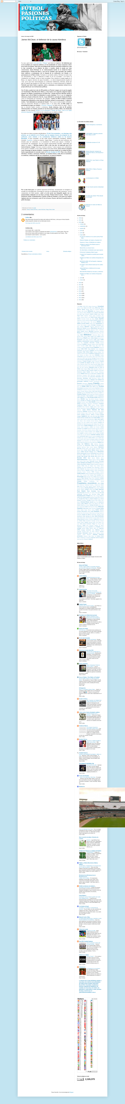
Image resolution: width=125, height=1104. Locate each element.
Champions (101, 348)
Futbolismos (82, 967)
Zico (83, 539)
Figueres (86, 391)
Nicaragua (101, 461)
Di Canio (100, 367)
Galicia (82, 397)
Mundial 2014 (81, 458)
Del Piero (82, 367)
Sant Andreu (86, 505)
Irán (94, 416)
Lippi (87, 436)
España (96, 383)
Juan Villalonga (100, 423)
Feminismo (79, 389)
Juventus (79, 428)
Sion (82, 513)
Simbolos (96, 511)
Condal (84, 356)
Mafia (102, 442)
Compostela (79, 356)
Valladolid (79, 531)
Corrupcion (94, 359)
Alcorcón (102, 309)
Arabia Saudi (101, 317)
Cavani (100, 347)
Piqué (82, 478)
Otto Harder (87, 468)
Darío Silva (79, 365)
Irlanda (28, 209)
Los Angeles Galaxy (93, 439)
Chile (84, 352)
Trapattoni (90, 526)
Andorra (92, 314)
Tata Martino (98, 522)
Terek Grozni (83, 523)
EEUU (83, 373)
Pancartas (79, 471)
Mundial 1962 (94, 454)
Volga (89, 536)
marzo (81, 280)
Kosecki (78, 431)
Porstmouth (97, 479)
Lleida (89, 437)
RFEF (99, 497)
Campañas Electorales (89, 342)
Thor (96, 523)
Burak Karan (101, 338)
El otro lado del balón (84, 638)
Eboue (92, 372)
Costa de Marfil (100, 359)
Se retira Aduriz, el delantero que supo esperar (91, 250)
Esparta (102, 383)
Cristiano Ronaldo (87, 361)
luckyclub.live (53, 231)
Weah (102, 536)
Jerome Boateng (94, 420)
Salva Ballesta (84, 503)
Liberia (102, 434)
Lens (93, 433)
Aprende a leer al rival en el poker (86, 605)
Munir (89, 458)
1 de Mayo (79, 306)
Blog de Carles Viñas (84, 917)
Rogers (99, 498)
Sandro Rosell (80, 505)
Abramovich (94, 306)
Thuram (99, 523)
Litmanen (90, 436)
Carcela (96, 344)
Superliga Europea (95, 520)
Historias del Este (98, 409)
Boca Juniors (91, 336)
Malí (82, 444)
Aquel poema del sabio (92, 765)
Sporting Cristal (100, 514)
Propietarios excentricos (87, 483)
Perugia (88, 476)
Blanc (82, 336)
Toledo (83, 525)
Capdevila (89, 344)
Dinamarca (96, 368)
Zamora (97, 537)
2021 (80, 220)
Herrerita (97, 408)
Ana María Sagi (80, 314)
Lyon (81, 442)
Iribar (98, 416)
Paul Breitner (97, 473)
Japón (95, 419)
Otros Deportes (80, 468)
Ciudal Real (96, 353)
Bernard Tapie (98, 332)
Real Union (101, 491)
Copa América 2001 (90, 356)
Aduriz (85, 307)
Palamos (102, 468)
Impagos (79, 416)
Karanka (102, 428)
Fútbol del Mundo (81, 395)
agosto (82, 228)
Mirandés (87, 451)
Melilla (102, 448)
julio (81, 230)
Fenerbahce (84, 389)
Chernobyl (96, 350)
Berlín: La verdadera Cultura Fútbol (87, 689)
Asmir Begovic (84, 321)
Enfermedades (87, 379)
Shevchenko (84, 511)
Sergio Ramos (87, 509)
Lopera (96, 437)
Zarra (78, 539)
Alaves (102, 307)
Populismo (92, 479)
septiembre (83, 226)
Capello (93, 344)
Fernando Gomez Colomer (93, 389)
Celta (82, 349)
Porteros (102, 479)
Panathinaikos (101, 470)
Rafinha (102, 487)
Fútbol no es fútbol (84, 955)
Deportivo (91, 367)
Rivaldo (81, 498)
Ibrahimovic (87, 414)
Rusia (87, 502)
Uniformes (101, 528)
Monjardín (89, 453)
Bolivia (98, 336)
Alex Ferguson (97, 311)
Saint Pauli (96, 502)
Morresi (98, 453)
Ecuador (96, 372)
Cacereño (91, 339)
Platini (90, 478)
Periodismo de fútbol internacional (88, 615)
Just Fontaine (97, 426)
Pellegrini (92, 475)
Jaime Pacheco (83, 419)
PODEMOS (97, 478)
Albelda (87, 309)
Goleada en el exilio (91, 930)
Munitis (93, 458)
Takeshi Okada (80, 522)
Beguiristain (96, 331)
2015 (80, 289)
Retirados (92, 497)
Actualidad (101, 306)
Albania (83, 309)
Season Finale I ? (91, 956)
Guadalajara (95, 403)
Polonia (79, 479)
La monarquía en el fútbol (92, 178)
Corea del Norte (80, 359)
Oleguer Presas (90, 464)
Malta (92, 444)
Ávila (82, 325)
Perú (85, 476)
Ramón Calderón (81, 489)
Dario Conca (101, 364)
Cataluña (96, 347)
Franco (84, 394)
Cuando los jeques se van (87, 362)
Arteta (102, 320)
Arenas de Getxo (90, 318)
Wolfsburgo (83, 537)
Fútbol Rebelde (83, 589)
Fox (103, 392)
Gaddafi (96, 395)
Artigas (78, 321)
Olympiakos (96, 464)
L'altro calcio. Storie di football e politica (89, 712)
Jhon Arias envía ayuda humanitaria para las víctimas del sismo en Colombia (94, 592)
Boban (85, 336)
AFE (90, 307)
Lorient (87, 439)
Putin (87, 486)
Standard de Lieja (92, 517)
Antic (103, 315)
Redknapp (85, 494)
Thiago (93, 523)
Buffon (92, 338)
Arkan (91, 320)
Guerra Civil (87, 405)
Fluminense (96, 392)
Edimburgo (101, 372)
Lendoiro (90, 433)
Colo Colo (91, 355)
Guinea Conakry (95, 405)
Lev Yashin (97, 433)
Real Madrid (81, 491)
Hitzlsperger (79, 411)
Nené (84, 461)
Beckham (91, 331)
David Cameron (88, 365)
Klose (97, 430)
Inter (89, 416)
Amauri (92, 312)
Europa (96, 386)
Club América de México (83, 355)
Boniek (102, 336)
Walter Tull (93, 536)
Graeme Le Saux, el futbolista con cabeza (90, 242)
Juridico (91, 426)
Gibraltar (83, 399)
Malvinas (96, 444)
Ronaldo (89, 500)
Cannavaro (79, 344)
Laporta (97, 431)
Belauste (102, 331)
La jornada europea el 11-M (93, 142)
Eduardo (79, 373)
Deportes (86, 367)
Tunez (94, 526)
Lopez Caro (101, 437)
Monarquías (83, 453)
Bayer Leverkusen (100, 329)
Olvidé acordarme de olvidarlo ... (87, 886)
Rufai (96, 500)
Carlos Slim (95, 345)
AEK (88, 307)
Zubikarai (90, 539)
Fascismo (97, 388)
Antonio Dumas (80, 317)
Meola (82, 450)
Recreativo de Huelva (90, 492)
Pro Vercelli (100, 481)
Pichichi (102, 476)
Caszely (91, 347)
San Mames (95, 503)
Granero (102, 402)
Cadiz (95, 339)
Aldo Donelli (84, 311)
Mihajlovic (102, 450)
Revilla (96, 497)
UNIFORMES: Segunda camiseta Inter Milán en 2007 (94, 134)
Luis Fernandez (85, 440)
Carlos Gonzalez (81, 345)
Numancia (101, 462)
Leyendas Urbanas (95, 434)
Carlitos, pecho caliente (84, 878)
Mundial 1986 (80, 456)
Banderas (88, 328)
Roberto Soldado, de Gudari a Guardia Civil (91, 240)
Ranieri (91, 489)
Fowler (100, 392)
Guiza (83, 406)
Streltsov (87, 519)
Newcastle (92, 461)
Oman (82, 465)
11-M (84, 306)
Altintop (85, 312)
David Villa (94, 365)
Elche (86, 373)
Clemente (102, 353)
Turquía (98, 526)
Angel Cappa (101, 314)
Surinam (102, 520)
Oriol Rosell (83, 467)
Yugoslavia (88, 537)
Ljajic (82, 437)
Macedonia (95, 442)
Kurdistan (90, 431)
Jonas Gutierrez (93, 422)
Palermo (83, 470)
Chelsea (92, 350)
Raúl (94, 489)
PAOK (93, 471)
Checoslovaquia (85, 350)
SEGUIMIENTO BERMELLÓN (86, 763)
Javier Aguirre (100, 419)
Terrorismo (88, 523)
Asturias (94, 321)
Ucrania (79, 528)
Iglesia (92, 414)
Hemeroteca (83, 408)
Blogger (71, 1092)
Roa (89, 498)
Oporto (102, 465)
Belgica (79, 332)
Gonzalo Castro (84, 402)
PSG (99, 483)
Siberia (89, 511)
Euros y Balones (83, 663)
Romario (79, 500)
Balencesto (97, 326)
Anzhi (92, 317)
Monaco (79, 453)
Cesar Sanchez (91, 348)
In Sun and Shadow (84, 775)
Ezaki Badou (86, 388)
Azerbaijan (93, 325)
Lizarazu (79, 437)
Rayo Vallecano (100, 489)
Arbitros (79, 318)
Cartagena (79, 347)
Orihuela (79, 467)
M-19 (84, 442)
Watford (98, 536)
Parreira (102, 471)
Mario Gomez (90, 447)
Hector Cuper (97, 406)
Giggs (87, 399)
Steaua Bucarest (81, 519)
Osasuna (89, 467)
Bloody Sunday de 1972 (53, 152)
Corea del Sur (88, 359)
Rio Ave (102, 497)
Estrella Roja (88, 385)
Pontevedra (83, 479)
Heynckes (102, 408)
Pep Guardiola (97, 475)
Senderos (94, 508)
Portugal (79, 481)
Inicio (47, 251)
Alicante (81, 312)
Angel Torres (80, 315)
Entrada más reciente (27, 251)
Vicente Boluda (96, 533)
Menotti (78, 450)
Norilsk (93, 462)
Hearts (91, 406)
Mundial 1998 (87, 456)
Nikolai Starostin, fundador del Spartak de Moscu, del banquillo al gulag (94, 153)
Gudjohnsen (80, 405)
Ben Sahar (83, 332)
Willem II (79, 537)
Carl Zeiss (101, 344)
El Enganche (82, 688)
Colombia (97, 355)
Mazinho (94, 448)
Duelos (88, 372)
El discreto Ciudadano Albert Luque (89, 252)
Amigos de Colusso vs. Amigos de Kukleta (90, 850)
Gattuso (85, 397)
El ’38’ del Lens (82, 630)
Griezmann (89, 403)
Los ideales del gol (84, 906)
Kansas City (94, 428)
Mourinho (88, 454)
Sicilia (92, 511)
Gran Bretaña (92, 402)
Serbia (102, 508)
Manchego (101, 444)
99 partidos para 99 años (84, 887)
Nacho (102, 458)
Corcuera (98, 358)
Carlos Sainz (88, 345)
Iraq (96, 416)
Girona (78, 400)
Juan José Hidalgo (93, 423)
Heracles (88, 408)
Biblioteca (87, 335)
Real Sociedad (91, 491)
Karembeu (79, 430)
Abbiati (90, 306)
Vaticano (97, 531)
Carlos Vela (101, 345)
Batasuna (93, 329)
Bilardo (99, 334)
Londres (93, 437)
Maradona (101, 445)
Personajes (80, 476)
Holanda (85, 411)
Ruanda (93, 500)
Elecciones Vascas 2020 (98, 378)
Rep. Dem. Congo (95, 495)
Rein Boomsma (92, 494)
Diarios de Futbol (83, 628)
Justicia (102, 426)
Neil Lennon (80, 461)
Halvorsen (87, 406)
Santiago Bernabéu (94, 505)
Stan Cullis (85, 517)
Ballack (102, 326)
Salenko (79, 503)
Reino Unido (52, 209)
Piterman (86, 478)
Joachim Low (80, 422)
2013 (80, 293)
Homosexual (90, 411)
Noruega (97, 462)
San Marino (101, 503)
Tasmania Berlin (91, 522)
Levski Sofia (79, 434)
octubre (82, 224)
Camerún (96, 341)
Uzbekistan (88, 529)
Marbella (79, 447)
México (93, 450)
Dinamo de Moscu (85, 370)
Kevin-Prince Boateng (87, 430)
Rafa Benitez (97, 487)
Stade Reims (80, 517)
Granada (98, 402)
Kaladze (86, 428)
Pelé (88, 475)
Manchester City (80, 445)
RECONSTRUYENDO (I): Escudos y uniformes (91, 271)
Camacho (92, 341)
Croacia (102, 361)
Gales (78, 397)
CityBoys (79, 353)
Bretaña (89, 338)
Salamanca (101, 502)
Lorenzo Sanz (83, 439)
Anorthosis (98, 315)
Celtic (85, 349)
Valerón (102, 529)
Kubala (86, 431)
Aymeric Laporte (87, 325)
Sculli (89, 506)
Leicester (86, 433)
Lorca (78, 439)
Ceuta (97, 348)
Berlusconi (92, 332)
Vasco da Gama (90, 531)
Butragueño (79, 339)
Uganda (91, 528)
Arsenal (99, 320)
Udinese (83, 528)
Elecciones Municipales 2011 (97, 376)
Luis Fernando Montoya (94, 440)
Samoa (90, 503)
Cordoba (102, 358)
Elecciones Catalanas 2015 (98, 373)
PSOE (102, 483)
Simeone (102, 511)
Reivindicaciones (81, 495)
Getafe (95, 397)
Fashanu (102, 388)
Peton (92, 476)
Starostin (102, 517)
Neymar (96, 461)
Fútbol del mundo (83, 929)
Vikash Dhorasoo (87, 534)
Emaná (78, 379)
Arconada (83, 318)
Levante (102, 433)
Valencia (97, 530)
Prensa (85, 481)
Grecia (78, 403)
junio (81, 232)
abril (81, 277)
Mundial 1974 (101, 454)
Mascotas (79, 448)
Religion (88, 495)
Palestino (92, 470)
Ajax (99, 307)
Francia (79, 394)
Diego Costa (90, 368)
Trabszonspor (85, 526)
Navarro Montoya (96, 459)
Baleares (92, 326)
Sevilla (97, 510)
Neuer (87, 461)
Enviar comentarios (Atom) (35, 254)
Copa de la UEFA (81, 358)
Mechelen (98, 448)
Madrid (99, 442)
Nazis (102, 459)
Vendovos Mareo (83, 726)
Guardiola (29, 140)
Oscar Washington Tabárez (98, 467)
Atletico (79, 323)
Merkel (89, 450)
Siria (84, 513)
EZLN (90, 388)
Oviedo (95, 468)
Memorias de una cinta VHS (86, 650)
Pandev (84, 471)
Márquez (95, 447)
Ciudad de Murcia (84, 353)
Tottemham (79, 526)
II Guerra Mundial (99, 414)
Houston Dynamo (81, 412)
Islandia (86, 417)
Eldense (89, 373)
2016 (80, 287)
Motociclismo (79, 454)
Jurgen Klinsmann (85, 426)
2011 (80, 297)
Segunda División (94, 506)
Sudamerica (96, 519)
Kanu (98, 428)
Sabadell (91, 502)
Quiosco (90, 486)
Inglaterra (84, 416)
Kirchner (94, 430)
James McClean (41, 209)
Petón (95, 476)
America (96, 312)
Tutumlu (102, 526)
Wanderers (82, 786)
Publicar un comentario (29, 240)
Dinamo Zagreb (93, 370)
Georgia (92, 397)
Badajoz (82, 326)
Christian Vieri (101, 352)
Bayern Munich (80, 331)
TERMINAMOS (90, 852)
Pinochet (79, 478)
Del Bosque (99, 365)
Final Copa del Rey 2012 (98, 391)
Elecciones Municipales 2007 (83, 376)
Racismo (91, 488)
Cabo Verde (85, 339)
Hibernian (79, 409)
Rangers (87, 489)
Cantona (84, 344)
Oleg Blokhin (83, 464)
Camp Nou (79, 342)
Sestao (93, 509)
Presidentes (91, 481)
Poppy (47, 209)
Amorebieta (101, 312)
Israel (95, 417)
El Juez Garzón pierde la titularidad (94, 187)
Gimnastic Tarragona (99, 399)
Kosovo (82, 431)
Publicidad (87, 484)
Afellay (93, 307)
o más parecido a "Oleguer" (40, 63)
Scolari (86, 506)
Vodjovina (85, 536)
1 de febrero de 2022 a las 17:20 (33, 237)
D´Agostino (82, 364)
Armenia (95, 320)
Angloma (86, 315)
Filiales (90, 391)
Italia (98, 417)
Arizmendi (88, 320)
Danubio (96, 364)
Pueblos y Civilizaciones (95, 484)
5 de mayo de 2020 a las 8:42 (32, 223)
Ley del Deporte (86, 434)
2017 (80, 284)
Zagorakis (93, 537)
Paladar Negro (83, 604)
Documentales (101, 370)
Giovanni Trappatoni (47, 105)
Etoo (99, 385)
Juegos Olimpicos (88, 425)
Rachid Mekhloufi (81, 487)
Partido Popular (81, 473)
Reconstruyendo (81, 492)
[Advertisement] (46, 245)
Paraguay (97, 471)
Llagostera (86, 437)
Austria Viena (92, 323)
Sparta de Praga (95, 513)
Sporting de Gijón (81, 516)
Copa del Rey (88, 358)
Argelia (96, 318)
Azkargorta (98, 325)
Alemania (90, 311)
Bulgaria (96, 338)
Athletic (99, 322)
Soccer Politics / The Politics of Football (89, 677)
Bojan (95, 336)
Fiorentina (83, 392)
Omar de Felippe (89, 465)
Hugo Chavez (88, 412)
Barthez (84, 329)
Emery (82, 379)
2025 (80, 218)
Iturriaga (102, 417)
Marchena (84, 447)
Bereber (88, 332)
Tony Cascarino (90, 525)
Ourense (92, 468)
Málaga (78, 444)
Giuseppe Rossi (95, 400)
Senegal (98, 508)
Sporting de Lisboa (90, 516)
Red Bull (97, 492)
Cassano (87, 347)
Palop (96, 470)
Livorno (102, 436)
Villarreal (95, 534)
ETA (92, 385)
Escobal (102, 381)
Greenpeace (84, 403)
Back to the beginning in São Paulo (88, 777)
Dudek (84, 372)
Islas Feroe (91, 417)
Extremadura (80, 388)
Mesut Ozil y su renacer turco (87, 248)
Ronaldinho (84, 500)
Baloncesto (79, 328)
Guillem (27, 217)
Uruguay (83, 529)
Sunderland (88, 520)
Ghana (99, 397)
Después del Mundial (91, 639)
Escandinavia (96, 381)
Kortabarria (101, 430)
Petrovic (98, 476)
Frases (88, 394)
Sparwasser (93, 514)
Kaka (83, 428)
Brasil (85, 338)
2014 (80, 291)
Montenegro (93, 453)
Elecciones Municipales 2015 (84, 378)
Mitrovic (95, 451)
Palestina (87, 470)
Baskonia (88, 329)
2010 (80, 299)
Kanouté (90, 428)
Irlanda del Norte (34, 209)
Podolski (102, 478)
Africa (96, 308)
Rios (78, 498)
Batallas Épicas (83, 739)
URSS (78, 530)
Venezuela (85, 533)
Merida (85, 450)
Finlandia (79, 392)
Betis (81, 335)
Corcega (93, 358)
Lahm (94, 431)
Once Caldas (97, 465)
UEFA (87, 528)
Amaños (89, 312)
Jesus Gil (101, 420)
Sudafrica (91, 519)
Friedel (96, 394)
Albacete (79, 309)
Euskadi (101, 386)
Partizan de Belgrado (89, 473)
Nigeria (78, 462)
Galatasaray (101, 395)
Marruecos (101, 447)
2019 (80, 282)
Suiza (84, 520)
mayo (81, 234)
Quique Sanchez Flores (98, 486)
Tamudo (86, 522)
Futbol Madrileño (90, 395)
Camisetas (101, 341)
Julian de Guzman (97, 425)
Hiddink (84, 409)
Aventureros (99, 323)
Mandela (96, 445)
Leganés (82, 433)
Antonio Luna (87, 317)
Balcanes (87, 326)
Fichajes (82, 391)
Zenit (81, 539)
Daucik (83, 365)
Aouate (95, 317)
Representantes (86, 497)
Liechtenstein (82, 436)
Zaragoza (101, 537)
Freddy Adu (92, 394)
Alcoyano (79, 311)
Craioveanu (79, 361)
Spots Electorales (99, 516)
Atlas (103, 321)
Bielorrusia (95, 334)
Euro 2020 (92, 386)
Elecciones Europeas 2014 (83, 375)
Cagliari (98, 339)
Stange (98, 517)
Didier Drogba (84, 368)
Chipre (91, 352)
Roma (102, 498)
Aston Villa (89, 321)
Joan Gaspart (87, 422)
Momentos (101, 451)
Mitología (91, 451)
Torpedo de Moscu (99, 525)
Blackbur (79, 336)
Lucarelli (100, 439)
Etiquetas (95, 385)
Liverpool (98, 436)
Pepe (102, 475)
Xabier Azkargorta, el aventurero (94, 124)
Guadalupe (101, 403)
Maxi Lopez (88, 448)
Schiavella (82, 506)
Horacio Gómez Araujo (99, 411)
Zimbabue (86, 539)
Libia (78, 436)
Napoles (90, 459)
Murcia (97, 458)
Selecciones (85, 508)
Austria (87, 323)
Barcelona (94, 328)
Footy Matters (82, 895)
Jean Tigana (80, 420)
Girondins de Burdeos (86, 400)
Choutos (95, 352)
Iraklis (91, 416)
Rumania (83, 502)
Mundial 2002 (94, 456)
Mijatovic (79, 451)
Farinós (93, 388)
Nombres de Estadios (86, 462)
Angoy (94, 315)
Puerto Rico (82, 486)
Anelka (95, 314)
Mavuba (84, 448)
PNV (93, 478)
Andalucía (87, 314)
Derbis (95, 367)
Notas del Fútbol (83, 565)
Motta (84, 454)
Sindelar (79, 513)
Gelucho (89, 840)
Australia (83, 323)
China (87, 352)
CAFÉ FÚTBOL (83, 576)
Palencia (79, 470)
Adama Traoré (80, 307)
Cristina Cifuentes (95, 361)
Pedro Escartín (83, 475)
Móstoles (102, 453)
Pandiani (89, 471)
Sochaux (87, 513)
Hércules (93, 408)
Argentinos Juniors (81, 320)
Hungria (101, 412)
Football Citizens (83, 753)
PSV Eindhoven (80, 484)
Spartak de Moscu (86, 514)
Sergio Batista (80, 509)
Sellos (90, 508)
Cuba (78, 364)
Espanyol (90, 383)
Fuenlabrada (101, 394)
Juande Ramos (80, 425)
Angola (90, 315)
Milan (82, 451)
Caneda (102, 342)
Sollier (90, 513)
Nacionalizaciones (82, 459)
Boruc (78, 338)
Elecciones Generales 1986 (97, 375)
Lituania (94, 436)
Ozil (99, 468)
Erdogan (91, 381)
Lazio (101, 431)
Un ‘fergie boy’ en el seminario (93, 968)
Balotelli (84, 328)
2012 (80, 295)
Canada (97, 342)
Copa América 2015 (99, 356)
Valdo (93, 529)
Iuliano (78, 419)
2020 (80, 222)
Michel (97, 450)
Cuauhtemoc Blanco (99, 362)
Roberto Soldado (93, 498)
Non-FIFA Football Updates (86, 941)
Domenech (79, 372)
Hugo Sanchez (95, 412)
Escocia (79, 383)
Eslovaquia (84, 383)
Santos (100, 505)
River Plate (85, 498)
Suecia (80, 520)
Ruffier (99, 500)
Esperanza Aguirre (81, 385)
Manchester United (89, 445)
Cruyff (78, 362)
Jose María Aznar (85, 423)
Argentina (101, 318)
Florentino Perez (89, 392)
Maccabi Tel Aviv (88, 442)
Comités (102, 355)
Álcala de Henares (94, 309)
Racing (87, 488)
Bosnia (81, 338)
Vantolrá (84, 531)
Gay (88, 397)
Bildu (103, 334)
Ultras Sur (96, 528)
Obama (78, 464)
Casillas (83, 347)
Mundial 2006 (101, 456)
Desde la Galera (83, 698)
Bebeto (86, 331)
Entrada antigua (67, 251)
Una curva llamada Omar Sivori (86, 829)
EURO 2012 (85, 386)
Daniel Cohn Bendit (89, 364)
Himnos (89, 409)
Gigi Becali (91, 399)
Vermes (90, 533)
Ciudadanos (91, 353)
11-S (87, 306)
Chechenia (79, 350)
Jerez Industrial (87, 420)
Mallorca (87, 444)
